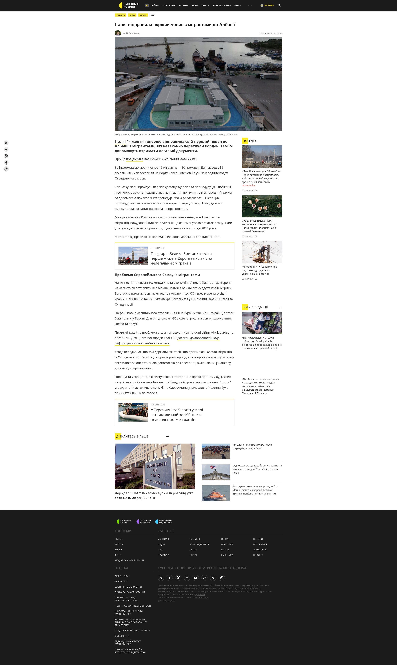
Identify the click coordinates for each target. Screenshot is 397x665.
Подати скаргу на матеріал (132, 630)
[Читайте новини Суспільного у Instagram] (187, 578)
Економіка (260, 544)
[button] (6, 143)
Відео (195, 5)
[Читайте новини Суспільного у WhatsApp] (222, 578)
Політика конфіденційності (133, 605)
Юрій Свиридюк (131, 33)
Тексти (206, 5)
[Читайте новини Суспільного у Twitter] (178, 578)
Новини (258, 554)
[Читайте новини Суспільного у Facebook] (170, 578)
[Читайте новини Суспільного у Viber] (204, 578)
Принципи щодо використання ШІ (126, 599)
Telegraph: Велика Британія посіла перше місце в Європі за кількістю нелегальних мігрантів (181, 258)
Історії (225, 549)
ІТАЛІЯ (132, 15)
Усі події (163, 538)
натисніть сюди (201, 597)
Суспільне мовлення (128, 586)
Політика (227, 544)
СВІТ (153, 15)
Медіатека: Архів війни (129, 560)
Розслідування (222, 5)
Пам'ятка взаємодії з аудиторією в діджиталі (130, 651)
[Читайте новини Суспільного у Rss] (161, 578)
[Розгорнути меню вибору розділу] (147, 5)
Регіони (183, 5)
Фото (237, 5)
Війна (155, 5)
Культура (227, 554)
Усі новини (168, 5)
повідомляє (134, 159)
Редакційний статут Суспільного (128, 643)
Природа (163, 554)
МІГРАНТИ (120, 15)
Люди (193, 549)
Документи (122, 635)
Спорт (193, 554)
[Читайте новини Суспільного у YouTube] (196, 578)
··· (250, 5)
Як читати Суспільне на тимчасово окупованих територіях (131, 622)
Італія (120, 141)
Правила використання (130, 592)
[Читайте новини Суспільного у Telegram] (213, 578)
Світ (160, 549)
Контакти (121, 581)
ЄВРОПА (143, 15)
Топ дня (195, 538)
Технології (260, 549)
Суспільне (200, 594)
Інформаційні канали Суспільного (129, 612)
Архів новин (122, 576)
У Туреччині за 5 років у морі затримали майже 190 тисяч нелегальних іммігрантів (177, 414)
